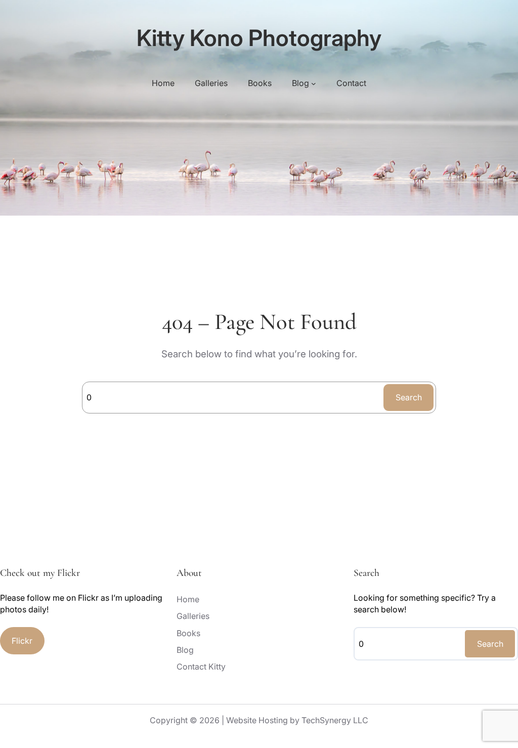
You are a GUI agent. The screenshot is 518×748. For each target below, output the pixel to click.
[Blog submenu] (313, 83)
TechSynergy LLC (334, 720)
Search (409, 397)
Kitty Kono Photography (259, 38)
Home (163, 83)
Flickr (22, 641)
